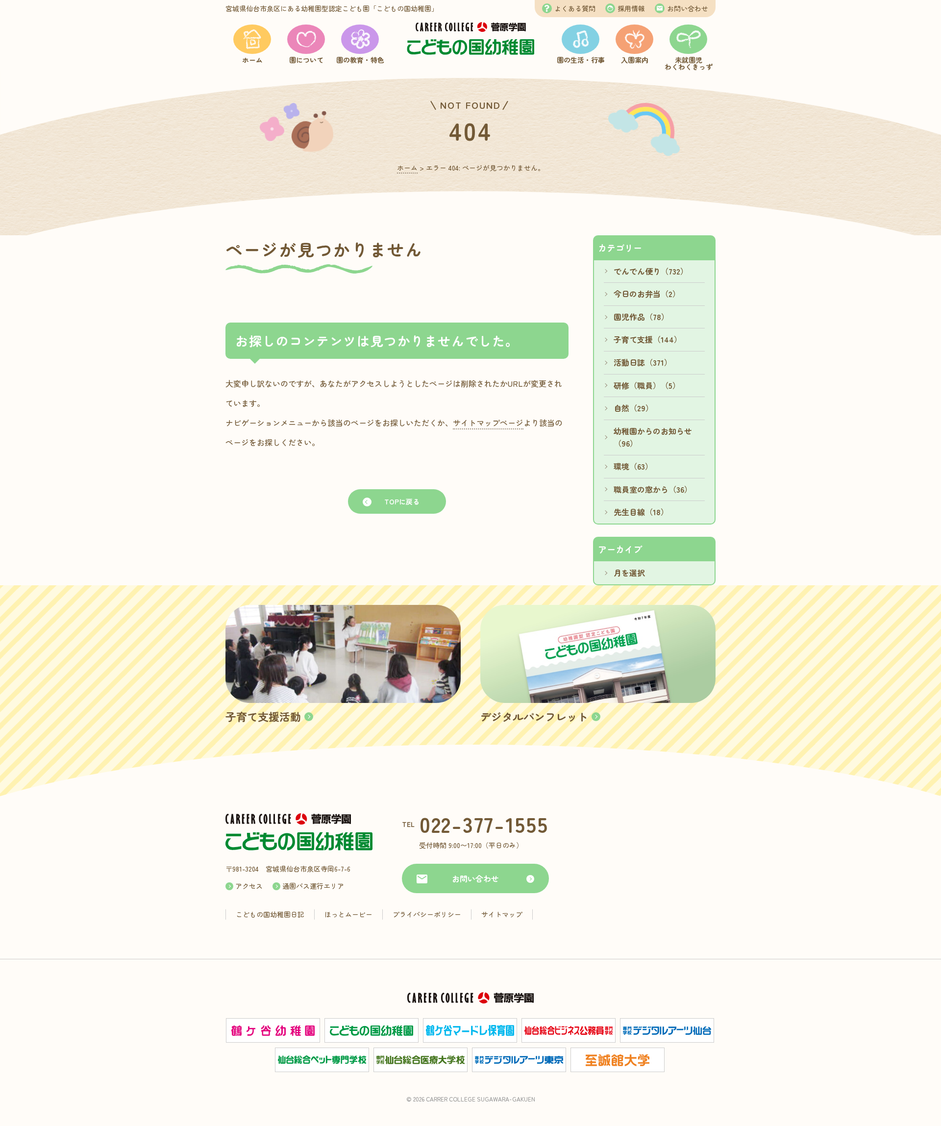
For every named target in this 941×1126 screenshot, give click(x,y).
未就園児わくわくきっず (689, 63)
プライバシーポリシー (427, 914)
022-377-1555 (484, 823)
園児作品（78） (641, 317)
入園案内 (634, 60)
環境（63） (633, 466)
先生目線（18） (641, 512)
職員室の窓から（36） (653, 489)
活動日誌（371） (643, 362)
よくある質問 (574, 8)
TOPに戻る (402, 501)
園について (306, 60)
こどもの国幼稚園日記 (270, 914)
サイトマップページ (488, 422)
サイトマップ (501, 914)
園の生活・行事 (581, 60)
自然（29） (633, 408)
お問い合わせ (687, 8)
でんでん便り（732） (651, 271)
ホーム (252, 60)
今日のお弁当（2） (647, 294)
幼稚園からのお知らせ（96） (653, 437)
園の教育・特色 (360, 60)
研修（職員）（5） (647, 385)
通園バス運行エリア (313, 886)
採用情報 (631, 8)
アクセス (249, 886)
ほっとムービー (348, 914)
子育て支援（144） (648, 339)
